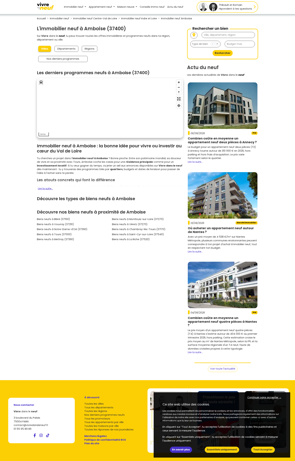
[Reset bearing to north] (178, 92)
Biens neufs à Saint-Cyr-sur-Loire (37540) (138, 234)
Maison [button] (125, 7)
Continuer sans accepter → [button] (264, 397)
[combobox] (205, 44)
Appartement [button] (100, 7)
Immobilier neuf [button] (74, 7)
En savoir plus (181, 449)
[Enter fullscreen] (178, 98)
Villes (44, 48)
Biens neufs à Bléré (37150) (53, 219)
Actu (175, 7)
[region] (110, 108)
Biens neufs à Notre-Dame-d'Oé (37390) (62, 229)
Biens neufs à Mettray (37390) (55, 239)
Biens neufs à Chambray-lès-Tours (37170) (138, 229)
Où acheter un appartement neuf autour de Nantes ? (221, 230)
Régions (89, 48)
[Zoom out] (178, 87)
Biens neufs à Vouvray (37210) (55, 224)
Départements (66, 48)
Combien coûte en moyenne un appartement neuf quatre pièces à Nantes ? (222, 321)
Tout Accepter (263, 449)
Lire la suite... (45, 188)
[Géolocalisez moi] (194, 35)
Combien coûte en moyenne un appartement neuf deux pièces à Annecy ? (222, 140)
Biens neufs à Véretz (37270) (130, 224)
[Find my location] (178, 105)
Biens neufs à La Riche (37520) (131, 239)
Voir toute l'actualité (222, 368)
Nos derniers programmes (63, 59)
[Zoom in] (178, 82)
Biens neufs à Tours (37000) (54, 234)
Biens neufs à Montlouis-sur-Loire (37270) (138, 219)
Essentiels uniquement (222, 449)
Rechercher (222, 53)
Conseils (152, 7)
